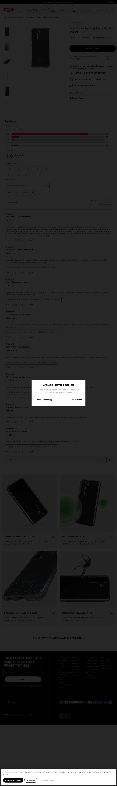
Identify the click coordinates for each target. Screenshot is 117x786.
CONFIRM (77, 399)
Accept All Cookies (13, 780)
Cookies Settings (46, 780)
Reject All (31, 780)
